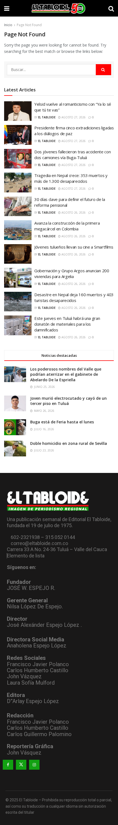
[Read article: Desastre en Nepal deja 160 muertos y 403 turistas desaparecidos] (18, 302)
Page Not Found (29, 25)
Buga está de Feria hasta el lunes (62, 421)
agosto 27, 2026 (73, 117)
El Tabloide (46, 117)
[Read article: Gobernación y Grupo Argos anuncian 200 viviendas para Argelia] (18, 278)
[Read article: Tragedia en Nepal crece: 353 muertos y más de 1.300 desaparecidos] (18, 182)
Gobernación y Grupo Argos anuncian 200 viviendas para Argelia (71, 273)
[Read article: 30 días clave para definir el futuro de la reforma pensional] (18, 206)
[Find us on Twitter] (21, 765)
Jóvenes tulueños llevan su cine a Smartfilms (73, 247)
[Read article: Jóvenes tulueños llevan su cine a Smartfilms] (18, 254)
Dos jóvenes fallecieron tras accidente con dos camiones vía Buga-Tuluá (72, 154)
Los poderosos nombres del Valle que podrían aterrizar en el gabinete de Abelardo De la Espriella (65, 374)
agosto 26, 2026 (73, 212)
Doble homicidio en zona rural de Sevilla (68, 443)
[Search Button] (111, 8)
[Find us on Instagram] (34, 765)
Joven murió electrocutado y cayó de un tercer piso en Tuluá (68, 401)
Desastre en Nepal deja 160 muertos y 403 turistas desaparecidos (74, 297)
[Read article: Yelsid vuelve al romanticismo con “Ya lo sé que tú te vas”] (18, 111)
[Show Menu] (6, 8)
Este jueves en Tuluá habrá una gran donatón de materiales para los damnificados (67, 324)
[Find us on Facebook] (8, 765)
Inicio (8, 25)
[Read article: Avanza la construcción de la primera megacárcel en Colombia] (18, 230)
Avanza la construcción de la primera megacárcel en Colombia (67, 226)
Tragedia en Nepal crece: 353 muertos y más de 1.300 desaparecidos (71, 178)
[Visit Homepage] (58, 8)
